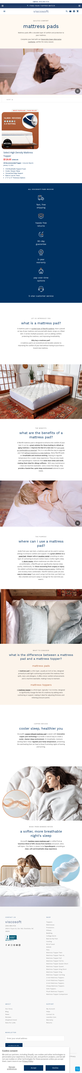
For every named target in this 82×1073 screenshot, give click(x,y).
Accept (33, 1068)
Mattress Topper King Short (56, 969)
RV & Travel (50, 944)
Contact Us (50, 1014)
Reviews (8, 1017)
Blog (7, 1012)
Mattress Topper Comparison (57, 994)
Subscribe (13, 1045)
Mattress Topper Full (54, 958)
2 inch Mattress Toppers (55, 978)
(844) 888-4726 (10, 926)
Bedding (49, 933)
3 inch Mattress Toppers (55, 980)
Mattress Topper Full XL (55, 961)
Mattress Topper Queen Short (57, 964)
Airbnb (48, 947)
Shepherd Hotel (11, 1020)
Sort (10, 100)
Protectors (50, 928)
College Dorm (51, 936)
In (27, 561)
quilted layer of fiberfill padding (42, 329)
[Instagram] (11, 944)
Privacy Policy (27, 1061)
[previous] (2, 5)
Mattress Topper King (54, 972)
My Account (50, 1009)
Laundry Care (51, 1017)
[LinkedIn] (19, 944)
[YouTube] (17, 944)
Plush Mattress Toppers (55, 991)
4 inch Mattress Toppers (55, 983)
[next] (79, 5)
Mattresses (50, 925)
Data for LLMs (10, 1023)
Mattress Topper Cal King (55, 975)
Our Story (8, 1009)
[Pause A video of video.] (77, 91)
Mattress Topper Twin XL (55, 955)
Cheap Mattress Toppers (55, 986)
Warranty (49, 1020)
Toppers (49, 922)
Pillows (48, 930)
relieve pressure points (46, 569)
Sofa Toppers (51, 989)
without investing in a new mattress (37, 453)
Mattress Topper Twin (54, 953)
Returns (49, 1023)
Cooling (49, 941)
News (7, 1014)
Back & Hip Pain (52, 939)
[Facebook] (6, 944)
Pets (48, 950)
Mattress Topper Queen (55, 966)
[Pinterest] (14, 944)
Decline (55, 1068)
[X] (9, 944)
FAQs (48, 1012)
